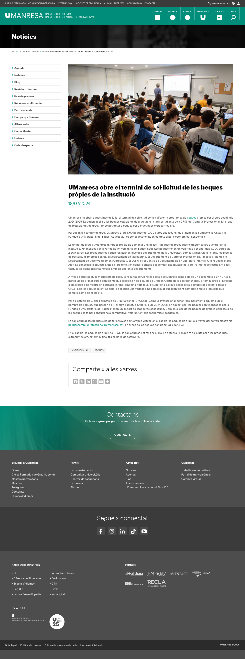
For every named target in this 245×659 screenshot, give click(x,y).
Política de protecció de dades (61, 645)
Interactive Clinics (63, 573)
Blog (17, 81)
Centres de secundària (89, 3)
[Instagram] (112, 531)
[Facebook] (101, 531)
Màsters (17, 483)
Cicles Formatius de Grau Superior (33, 474)
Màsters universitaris (25, 478)
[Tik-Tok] (133, 531)
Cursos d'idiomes (23, 495)
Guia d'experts (23, 145)
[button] (231, 3)
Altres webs (21, 124)
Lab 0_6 (19, 588)
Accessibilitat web (92, 645)
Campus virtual (191, 478)
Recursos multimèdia (28, 103)
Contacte (149, 3)
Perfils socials (23, 110)
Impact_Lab (59, 594)
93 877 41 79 (218, 3)
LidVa (55, 588)
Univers (19, 138)
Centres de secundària (84, 478)
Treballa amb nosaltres (195, 470)
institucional (79, 350)
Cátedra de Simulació (27, 578)
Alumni (108, 3)
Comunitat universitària (41, 3)
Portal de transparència (196, 474)
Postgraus (18, 487)
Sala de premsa (24, 96)
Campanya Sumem (26, 117)
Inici (14, 51)
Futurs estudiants (15, 3)
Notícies (36, 51)
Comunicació (134, 3)
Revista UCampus (25, 88)
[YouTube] (144, 531)
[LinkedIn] (122, 531)
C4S (54, 583)
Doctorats (18, 491)
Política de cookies (30, 645)
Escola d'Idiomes (24, 583)
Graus (15, 470)
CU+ (16, 573)
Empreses (119, 3)
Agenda (19, 67)
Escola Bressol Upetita (28, 594)
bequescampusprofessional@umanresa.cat (96, 324)
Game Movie (22, 131)
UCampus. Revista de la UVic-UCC (147, 487)
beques (191, 217)
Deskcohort (59, 578)
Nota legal (11, 645)
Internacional (66, 3)
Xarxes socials (135, 483)
